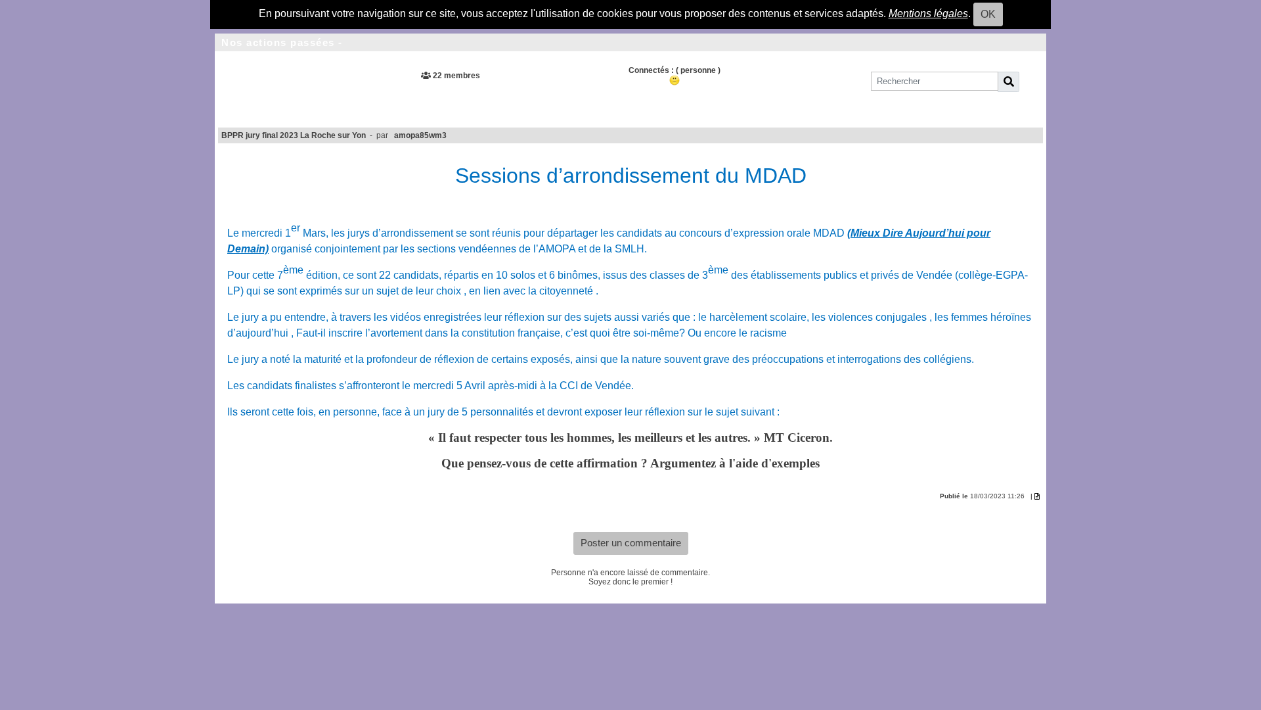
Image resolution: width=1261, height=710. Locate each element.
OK (988, 14)
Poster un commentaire (631, 542)
